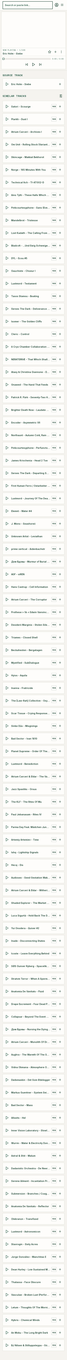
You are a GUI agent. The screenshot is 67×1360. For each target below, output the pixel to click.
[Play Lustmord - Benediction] (7, 764)
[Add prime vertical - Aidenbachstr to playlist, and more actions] (60, 548)
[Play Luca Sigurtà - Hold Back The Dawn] (7, 915)
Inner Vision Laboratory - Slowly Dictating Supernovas (31, 1130)
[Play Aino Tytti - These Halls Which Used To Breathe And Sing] (7, 195)
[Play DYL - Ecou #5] (7, 258)
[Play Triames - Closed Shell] (7, 637)
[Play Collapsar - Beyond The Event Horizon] (7, 1016)
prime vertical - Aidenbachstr (28, 548)
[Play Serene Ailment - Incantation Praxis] (7, 1181)
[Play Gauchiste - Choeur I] (7, 271)
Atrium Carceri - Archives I (26, 131)
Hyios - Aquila (19, 675)
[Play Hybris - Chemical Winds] (7, 1320)
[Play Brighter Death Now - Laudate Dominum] (7, 410)
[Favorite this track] (50, 52)
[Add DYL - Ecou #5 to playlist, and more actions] (60, 258)
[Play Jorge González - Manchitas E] (7, 1257)
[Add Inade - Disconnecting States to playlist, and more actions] (60, 940)
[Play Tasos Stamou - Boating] (7, 296)
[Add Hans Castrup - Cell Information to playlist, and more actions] (60, 586)
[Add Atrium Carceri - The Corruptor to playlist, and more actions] (60, 599)
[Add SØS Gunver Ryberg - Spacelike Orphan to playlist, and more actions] (60, 966)
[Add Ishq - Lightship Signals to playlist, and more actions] (60, 852)
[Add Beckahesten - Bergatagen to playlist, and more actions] (60, 650)
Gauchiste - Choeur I (23, 270)
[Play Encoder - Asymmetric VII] (7, 422)
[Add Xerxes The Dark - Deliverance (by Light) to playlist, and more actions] (60, 308)
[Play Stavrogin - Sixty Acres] (7, 1244)
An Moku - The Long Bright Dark (29, 1332)
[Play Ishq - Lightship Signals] (7, 852)
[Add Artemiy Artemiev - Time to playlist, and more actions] (60, 839)
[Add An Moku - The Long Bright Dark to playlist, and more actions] (60, 1332)
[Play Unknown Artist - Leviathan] (7, 536)
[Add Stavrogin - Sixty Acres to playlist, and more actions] (60, 1244)
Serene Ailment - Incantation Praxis (31, 1180)
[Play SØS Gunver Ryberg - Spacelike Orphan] (7, 966)
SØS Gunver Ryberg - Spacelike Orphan (31, 966)
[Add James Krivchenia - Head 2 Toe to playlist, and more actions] (60, 460)
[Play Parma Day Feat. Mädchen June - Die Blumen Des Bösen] (7, 827)
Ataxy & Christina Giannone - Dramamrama (31, 371)
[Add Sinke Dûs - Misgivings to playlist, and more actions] (60, 725)
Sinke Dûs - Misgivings (24, 725)
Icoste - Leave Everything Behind (30, 953)
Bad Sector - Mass (22, 1105)
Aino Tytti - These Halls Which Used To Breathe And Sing (31, 194)
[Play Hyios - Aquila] (7, 675)
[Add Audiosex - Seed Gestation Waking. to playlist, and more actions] (60, 877)
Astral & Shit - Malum (23, 1155)
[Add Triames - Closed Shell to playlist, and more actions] (60, 637)
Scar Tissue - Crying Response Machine (31, 713)
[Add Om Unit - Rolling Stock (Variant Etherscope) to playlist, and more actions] (60, 144)
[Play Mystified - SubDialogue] (7, 663)
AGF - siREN (18, 574)
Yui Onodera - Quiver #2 (25, 928)
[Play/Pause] (33, 64)
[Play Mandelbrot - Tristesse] (7, 220)
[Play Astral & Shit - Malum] (7, 1156)
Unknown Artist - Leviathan (26, 536)
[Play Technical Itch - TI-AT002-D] (7, 182)
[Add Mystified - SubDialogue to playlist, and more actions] (60, 662)
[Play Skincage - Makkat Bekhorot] (7, 157)
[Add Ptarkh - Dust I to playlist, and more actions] (60, 119)
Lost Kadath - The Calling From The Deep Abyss (31, 232)
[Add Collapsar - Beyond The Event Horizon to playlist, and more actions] (60, 1016)
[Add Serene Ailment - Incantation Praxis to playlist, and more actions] (60, 1180)
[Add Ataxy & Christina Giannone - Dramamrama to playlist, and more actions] (60, 371)
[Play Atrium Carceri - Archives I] (7, 132)
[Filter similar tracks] (60, 96)
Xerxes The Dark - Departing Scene (31, 473)
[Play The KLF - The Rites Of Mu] (7, 802)
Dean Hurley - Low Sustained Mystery (31, 1269)
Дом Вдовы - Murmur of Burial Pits (31, 561)
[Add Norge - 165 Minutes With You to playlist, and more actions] (60, 169)
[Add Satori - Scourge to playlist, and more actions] (60, 106)
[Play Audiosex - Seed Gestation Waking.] (7, 877)
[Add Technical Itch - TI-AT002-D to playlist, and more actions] (60, 182)
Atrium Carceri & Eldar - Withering (30, 890)
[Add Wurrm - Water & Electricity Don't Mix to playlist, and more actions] (60, 1143)
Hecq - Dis (17, 864)
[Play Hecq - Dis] (7, 865)
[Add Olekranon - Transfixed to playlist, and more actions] (60, 1218)
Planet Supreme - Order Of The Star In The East (31, 751)
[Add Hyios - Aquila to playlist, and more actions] (60, 675)
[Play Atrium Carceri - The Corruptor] (7, 599)
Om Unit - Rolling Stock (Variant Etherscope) (31, 144)
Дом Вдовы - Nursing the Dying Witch (31, 1029)
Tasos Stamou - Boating (25, 296)
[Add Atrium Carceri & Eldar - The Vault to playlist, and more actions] (60, 776)
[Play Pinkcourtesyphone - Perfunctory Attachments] (7, 448)
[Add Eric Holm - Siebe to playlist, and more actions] (60, 84)
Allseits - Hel (18, 1117)
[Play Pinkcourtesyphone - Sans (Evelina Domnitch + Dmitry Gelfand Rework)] (7, 207)
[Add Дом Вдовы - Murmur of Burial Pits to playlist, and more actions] (60, 561)
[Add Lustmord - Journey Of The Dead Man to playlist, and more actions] (60, 498)
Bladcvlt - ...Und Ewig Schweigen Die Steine (31, 245)
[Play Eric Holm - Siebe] (7, 84)
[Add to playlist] (55, 52)
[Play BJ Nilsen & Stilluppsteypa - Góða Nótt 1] (7, 1345)
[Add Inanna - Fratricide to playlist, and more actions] (60, 687)
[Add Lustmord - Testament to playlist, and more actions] (60, 283)
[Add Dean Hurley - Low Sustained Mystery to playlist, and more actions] (60, 1269)
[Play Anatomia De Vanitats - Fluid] (7, 991)
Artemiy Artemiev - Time (25, 839)
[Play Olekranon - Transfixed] (7, 1219)
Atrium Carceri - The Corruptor (29, 599)
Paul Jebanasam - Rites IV (26, 814)
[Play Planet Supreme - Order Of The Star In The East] (7, 751)
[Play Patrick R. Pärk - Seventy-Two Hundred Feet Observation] (7, 397)
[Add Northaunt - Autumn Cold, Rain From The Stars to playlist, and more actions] (60, 435)
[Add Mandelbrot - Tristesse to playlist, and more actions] (60, 220)
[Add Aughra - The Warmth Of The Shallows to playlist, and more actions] (60, 1054)
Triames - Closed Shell (24, 637)
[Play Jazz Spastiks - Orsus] (7, 789)
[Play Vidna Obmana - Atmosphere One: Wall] (7, 1067)
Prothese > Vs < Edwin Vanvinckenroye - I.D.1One (31, 612)
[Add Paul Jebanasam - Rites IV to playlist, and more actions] (60, 814)
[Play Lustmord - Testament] (7, 283)
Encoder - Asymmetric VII (25, 422)
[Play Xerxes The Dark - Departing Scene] (7, 473)
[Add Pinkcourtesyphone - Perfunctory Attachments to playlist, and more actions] (60, 447)
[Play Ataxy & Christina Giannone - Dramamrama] (7, 372)
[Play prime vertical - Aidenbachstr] (7, 549)
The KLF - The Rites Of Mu (26, 801)
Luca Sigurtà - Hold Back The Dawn (31, 915)
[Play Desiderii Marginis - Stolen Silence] (7, 625)
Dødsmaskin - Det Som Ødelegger (30, 1079)
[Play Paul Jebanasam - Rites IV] (7, 814)
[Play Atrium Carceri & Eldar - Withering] (7, 890)
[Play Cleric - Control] (7, 334)
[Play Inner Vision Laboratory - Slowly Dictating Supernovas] (7, 1130)
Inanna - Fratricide (22, 687)
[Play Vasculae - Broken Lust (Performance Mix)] (7, 1295)
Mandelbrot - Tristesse (24, 220)
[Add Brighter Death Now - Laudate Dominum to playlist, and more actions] (60, 409)
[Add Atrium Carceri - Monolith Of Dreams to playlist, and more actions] (60, 1041)
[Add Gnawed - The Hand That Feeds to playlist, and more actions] (60, 384)
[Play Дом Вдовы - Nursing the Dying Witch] (7, 1029)
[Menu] (62, 5)
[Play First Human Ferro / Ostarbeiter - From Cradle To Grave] (7, 486)
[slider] (27, 59)
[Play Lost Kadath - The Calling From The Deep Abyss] (7, 233)
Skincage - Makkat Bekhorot (27, 157)
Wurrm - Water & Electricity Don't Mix (31, 1143)
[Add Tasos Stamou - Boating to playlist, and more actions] (60, 296)
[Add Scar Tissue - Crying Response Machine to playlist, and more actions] (60, 713)
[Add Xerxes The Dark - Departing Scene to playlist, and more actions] (60, 473)
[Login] (56, 4)
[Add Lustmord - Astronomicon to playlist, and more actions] (60, 1231)
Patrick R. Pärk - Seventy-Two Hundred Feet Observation (31, 397)
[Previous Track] (27, 64)
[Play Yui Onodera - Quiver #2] (7, 928)
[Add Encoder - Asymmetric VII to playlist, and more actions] (60, 422)
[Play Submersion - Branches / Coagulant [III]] (7, 1193)
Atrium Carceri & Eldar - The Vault (30, 776)
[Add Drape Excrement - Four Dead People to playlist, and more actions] (60, 1003)
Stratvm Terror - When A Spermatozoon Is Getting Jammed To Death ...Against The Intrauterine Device (31, 978)
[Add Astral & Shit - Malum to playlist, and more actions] (60, 1155)
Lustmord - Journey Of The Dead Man (31, 498)
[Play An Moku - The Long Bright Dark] (7, 1333)
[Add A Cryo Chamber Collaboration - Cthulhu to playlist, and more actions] (60, 346)
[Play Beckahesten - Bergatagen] (7, 650)
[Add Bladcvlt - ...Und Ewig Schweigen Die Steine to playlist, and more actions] (60, 245)
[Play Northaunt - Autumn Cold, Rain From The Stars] (7, 435)
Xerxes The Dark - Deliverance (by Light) (31, 308)
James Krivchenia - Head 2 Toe (29, 460)
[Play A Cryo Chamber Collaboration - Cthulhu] (7, 347)
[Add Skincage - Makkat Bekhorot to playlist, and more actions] (60, 157)
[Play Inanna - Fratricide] (7, 688)
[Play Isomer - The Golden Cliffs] (7, 321)
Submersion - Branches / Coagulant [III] (31, 1193)
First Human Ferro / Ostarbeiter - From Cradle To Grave (31, 485)
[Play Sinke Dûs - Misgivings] (7, 726)
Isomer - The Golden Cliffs (26, 321)
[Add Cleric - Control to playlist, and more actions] (60, 334)
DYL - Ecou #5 (19, 258)
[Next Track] (40, 64)
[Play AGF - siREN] (7, 574)
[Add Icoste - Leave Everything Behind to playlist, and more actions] (60, 953)
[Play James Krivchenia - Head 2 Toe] (7, 460)
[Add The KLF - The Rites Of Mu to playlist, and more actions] (60, 801)
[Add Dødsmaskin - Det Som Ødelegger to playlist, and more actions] (60, 1079)
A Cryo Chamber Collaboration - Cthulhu (31, 346)
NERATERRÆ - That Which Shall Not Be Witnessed (31, 359)
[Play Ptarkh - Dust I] (7, 119)
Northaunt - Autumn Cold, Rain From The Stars (31, 435)
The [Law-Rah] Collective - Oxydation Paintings (31, 700)
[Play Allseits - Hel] (7, 1118)
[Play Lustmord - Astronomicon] (7, 1231)
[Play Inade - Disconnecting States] (7, 941)
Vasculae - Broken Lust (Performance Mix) (31, 1294)
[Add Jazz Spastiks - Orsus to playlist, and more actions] (60, 789)
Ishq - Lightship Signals (24, 852)
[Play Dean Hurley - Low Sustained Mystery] (7, 1269)
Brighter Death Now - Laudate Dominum (31, 409)
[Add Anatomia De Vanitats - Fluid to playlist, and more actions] (60, 991)
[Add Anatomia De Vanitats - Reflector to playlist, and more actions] (60, 1206)
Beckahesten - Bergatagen (26, 650)
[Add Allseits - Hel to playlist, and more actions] (60, 1117)
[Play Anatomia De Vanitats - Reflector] (7, 1206)
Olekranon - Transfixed (24, 1218)
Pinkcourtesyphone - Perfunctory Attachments (31, 447)
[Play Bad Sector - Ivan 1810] (7, 738)
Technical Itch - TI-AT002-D (27, 182)
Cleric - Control (20, 334)
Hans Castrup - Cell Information (29, 586)
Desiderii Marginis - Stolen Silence (31, 624)
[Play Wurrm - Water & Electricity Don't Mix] (7, 1143)
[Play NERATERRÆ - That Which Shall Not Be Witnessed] (7, 359)
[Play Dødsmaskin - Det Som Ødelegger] (7, 1080)
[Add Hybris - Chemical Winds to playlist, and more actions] (60, 1319)
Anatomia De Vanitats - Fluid (27, 991)
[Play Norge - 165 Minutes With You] (7, 170)
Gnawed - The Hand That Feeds (29, 384)
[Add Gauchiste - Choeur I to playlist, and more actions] (60, 270)
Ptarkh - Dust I (19, 119)
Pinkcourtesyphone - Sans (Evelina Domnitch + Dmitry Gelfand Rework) (31, 207)
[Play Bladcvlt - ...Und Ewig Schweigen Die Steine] (7, 245)
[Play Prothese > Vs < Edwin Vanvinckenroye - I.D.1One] (7, 612)
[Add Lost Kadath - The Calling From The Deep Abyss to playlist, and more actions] (60, 232)
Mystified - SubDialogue (25, 662)
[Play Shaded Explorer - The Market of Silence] (7, 903)
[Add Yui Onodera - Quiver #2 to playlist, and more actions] (60, 928)
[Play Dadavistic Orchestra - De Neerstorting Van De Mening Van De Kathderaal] (7, 1168)
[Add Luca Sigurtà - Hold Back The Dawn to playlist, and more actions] (60, 915)
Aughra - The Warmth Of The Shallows (31, 1054)
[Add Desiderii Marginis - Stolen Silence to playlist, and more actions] (60, 624)
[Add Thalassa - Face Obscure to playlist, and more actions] (60, 1282)
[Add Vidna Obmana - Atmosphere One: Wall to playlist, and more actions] (60, 1067)
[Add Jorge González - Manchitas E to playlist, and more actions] (60, 1256)
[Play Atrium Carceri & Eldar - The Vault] (7, 776)
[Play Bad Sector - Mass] (7, 1105)
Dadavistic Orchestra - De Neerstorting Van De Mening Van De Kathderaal (31, 1168)
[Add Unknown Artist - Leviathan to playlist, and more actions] (60, 536)
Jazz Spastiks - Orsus (24, 789)
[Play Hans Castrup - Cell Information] (7, 587)
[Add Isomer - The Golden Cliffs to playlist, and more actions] (60, 321)
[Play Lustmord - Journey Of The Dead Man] (7, 498)
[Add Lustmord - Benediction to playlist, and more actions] (60, 763)
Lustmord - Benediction (24, 763)
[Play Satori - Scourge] (7, 106)
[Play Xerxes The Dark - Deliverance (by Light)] (7, 309)
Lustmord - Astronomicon (25, 1231)
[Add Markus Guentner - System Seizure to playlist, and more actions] (60, 1092)
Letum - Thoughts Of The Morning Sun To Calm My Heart (31, 1307)
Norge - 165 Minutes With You (28, 169)
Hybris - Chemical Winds (25, 1320)
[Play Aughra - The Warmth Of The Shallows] (7, 1054)
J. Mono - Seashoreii (23, 523)
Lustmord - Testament (24, 283)
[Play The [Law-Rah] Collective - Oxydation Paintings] (7, 700)
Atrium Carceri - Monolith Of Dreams (31, 1041)
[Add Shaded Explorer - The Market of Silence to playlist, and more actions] (60, 902)
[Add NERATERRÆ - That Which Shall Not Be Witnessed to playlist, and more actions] (60, 359)
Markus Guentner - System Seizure (31, 1092)
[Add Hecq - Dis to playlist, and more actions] (60, 864)
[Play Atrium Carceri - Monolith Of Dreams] (7, 1042)
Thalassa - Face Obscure (26, 1282)
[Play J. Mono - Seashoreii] (7, 524)
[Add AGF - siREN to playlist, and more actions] (60, 574)
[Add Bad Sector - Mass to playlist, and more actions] (60, 1105)
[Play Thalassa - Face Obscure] (7, 1282)
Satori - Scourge (21, 106)
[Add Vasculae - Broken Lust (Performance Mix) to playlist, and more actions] (60, 1294)
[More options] (61, 52)
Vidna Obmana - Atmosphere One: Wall (31, 1067)
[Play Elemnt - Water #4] (7, 511)
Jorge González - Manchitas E (28, 1256)
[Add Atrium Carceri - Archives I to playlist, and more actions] (60, 131)
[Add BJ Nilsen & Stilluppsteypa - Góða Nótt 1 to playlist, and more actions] (60, 1345)
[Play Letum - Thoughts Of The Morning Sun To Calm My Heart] (7, 1307)
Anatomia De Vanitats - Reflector (30, 1206)
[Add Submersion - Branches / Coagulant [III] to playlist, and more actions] (60, 1193)
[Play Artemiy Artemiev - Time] (7, 840)
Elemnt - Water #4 (21, 511)
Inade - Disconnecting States (28, 940)
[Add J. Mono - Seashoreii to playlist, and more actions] (60, 523)
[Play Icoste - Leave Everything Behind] (7, 953)
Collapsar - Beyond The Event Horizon (31, 1016)
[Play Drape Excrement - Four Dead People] (7, 1004)
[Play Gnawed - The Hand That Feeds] (7, 384)
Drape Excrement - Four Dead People (31, 1003)
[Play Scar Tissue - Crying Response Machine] (7, 713)
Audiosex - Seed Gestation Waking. (31, 877)
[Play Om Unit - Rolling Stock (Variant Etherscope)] (7, 144)
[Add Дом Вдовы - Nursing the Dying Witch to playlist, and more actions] (60, 1029)
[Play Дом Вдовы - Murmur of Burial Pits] (7, 561)
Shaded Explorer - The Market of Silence (31, 902)
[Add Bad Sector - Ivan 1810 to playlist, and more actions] (60, 738)
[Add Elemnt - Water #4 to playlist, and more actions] (60, 510)
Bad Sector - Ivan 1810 (24, 738)
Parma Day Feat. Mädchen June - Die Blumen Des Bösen (31, 827)
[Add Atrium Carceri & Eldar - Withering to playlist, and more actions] (60, 890)
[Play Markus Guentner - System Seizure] (7, 1092)
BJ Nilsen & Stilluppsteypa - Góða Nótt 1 (31, 1345)
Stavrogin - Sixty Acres (24, 1244)
